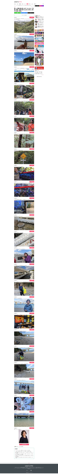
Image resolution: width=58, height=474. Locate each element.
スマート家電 (36, 72)
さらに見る (42, 28)
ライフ (16, 5)
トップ (14, 5)
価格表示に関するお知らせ (39, 76)
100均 (39, 71)
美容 (35, 71)
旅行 (20, 446)
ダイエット (41, 73)
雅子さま (37, 71)
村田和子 (22, 446)
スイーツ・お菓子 (40, 72)
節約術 (38, 73)
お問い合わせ (27, 472)
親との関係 (36, 73)
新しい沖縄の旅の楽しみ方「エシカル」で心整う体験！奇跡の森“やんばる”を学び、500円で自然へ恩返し (26, 5)
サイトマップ (31, 472)
